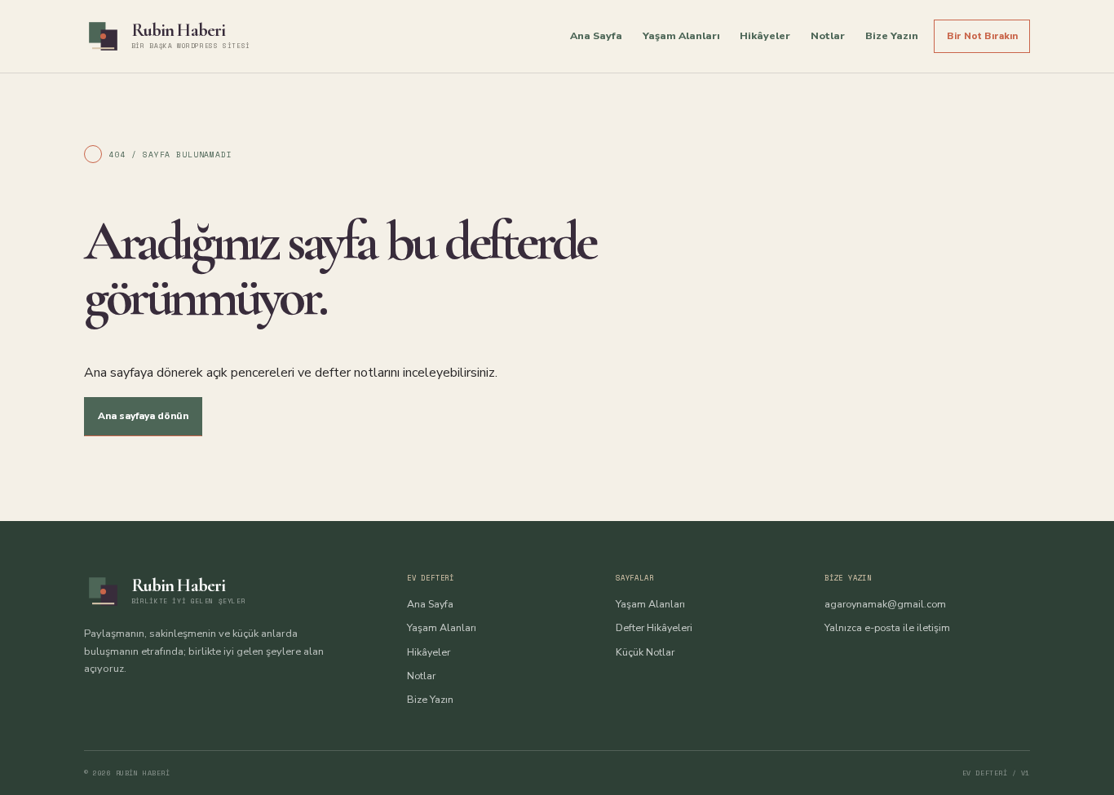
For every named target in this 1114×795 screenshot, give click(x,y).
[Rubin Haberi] (103, 36)
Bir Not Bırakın (982, 35)
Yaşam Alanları (681, 35)
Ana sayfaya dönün (143, 415)
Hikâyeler (765, 35)
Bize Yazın (891, 35)
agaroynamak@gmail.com (885, 604)
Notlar (828, 35)
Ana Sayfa (596, 35)
